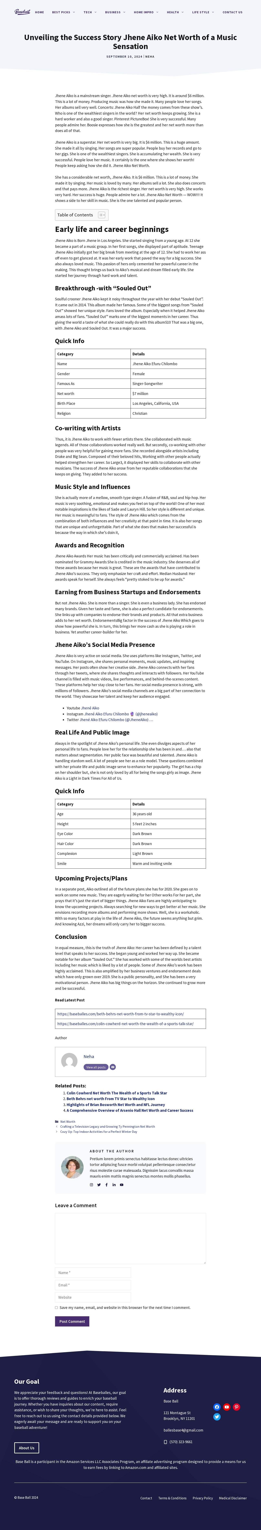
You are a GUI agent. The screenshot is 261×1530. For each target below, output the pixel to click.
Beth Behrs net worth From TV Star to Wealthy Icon (111, 1098)
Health (173, 12)
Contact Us (233, 12)
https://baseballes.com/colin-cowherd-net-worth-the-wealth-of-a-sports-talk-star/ (125, 1023)
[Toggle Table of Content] (99, 214)
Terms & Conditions (172, 1498)
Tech (88, 12)
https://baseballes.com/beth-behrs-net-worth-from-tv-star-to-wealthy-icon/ (120, 1013)
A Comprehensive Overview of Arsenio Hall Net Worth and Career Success (130, 1110)
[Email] (113, 1067)
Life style (200, 12)
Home (39, 12)
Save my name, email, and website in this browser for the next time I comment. (125, 1307)
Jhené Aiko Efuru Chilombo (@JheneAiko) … (116, 719)
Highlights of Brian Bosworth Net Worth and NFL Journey (116, 1104)
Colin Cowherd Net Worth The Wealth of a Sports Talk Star (117, 1092)
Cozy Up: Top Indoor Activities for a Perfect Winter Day (98, 1132)
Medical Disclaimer (233, 1498)
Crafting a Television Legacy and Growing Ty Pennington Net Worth (107, 1126)
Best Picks (61, 12)
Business (113, 12)
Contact (146, 1498)
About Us (26, 1447)
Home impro (144, 12)
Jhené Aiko (90, 708)
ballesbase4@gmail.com (183, 1430)
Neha (150, 56)
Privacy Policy (203, 1498)
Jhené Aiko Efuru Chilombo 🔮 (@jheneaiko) (121, 713)
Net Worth (67, 1122)
